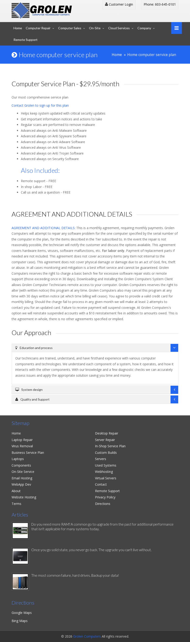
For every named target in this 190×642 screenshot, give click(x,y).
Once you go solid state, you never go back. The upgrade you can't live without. (91, 550)
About (16, 491)
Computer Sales (69, 28)
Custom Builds (106, 452)
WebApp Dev (21, 484)
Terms (16, 503)
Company (144, 28)
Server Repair (105, 440)
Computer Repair (38, 28)
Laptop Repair (22, 440)
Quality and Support (35, 399)
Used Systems (105, 465)
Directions (102, 503)
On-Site (95, 28)
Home (17, 28)
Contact (101, 484)
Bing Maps (20, 621)
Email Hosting (22, 478)
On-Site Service (23, 471)
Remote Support (25, 40)
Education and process (36, 348)
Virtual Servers (105, 478)
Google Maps (22, 612)
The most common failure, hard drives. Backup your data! (75, 575)
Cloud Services (119, 28)
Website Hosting (24, 497)
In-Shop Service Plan (110, 446)
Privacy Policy (105, 497)
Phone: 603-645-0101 (160, 4)
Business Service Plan (28, 452)
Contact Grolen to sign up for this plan (40, 105)
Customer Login (120, 4)
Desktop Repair (106, 433)
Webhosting (104, 471)
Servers (100, 459)
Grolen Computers (87, 636)
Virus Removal (22, 446)
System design (32, 390)
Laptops (18, 459)
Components (21, 465)
